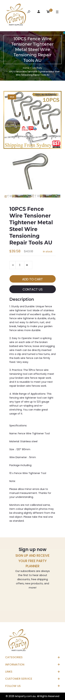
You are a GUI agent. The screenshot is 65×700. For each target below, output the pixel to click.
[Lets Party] (16, 15)
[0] (48, 12)
